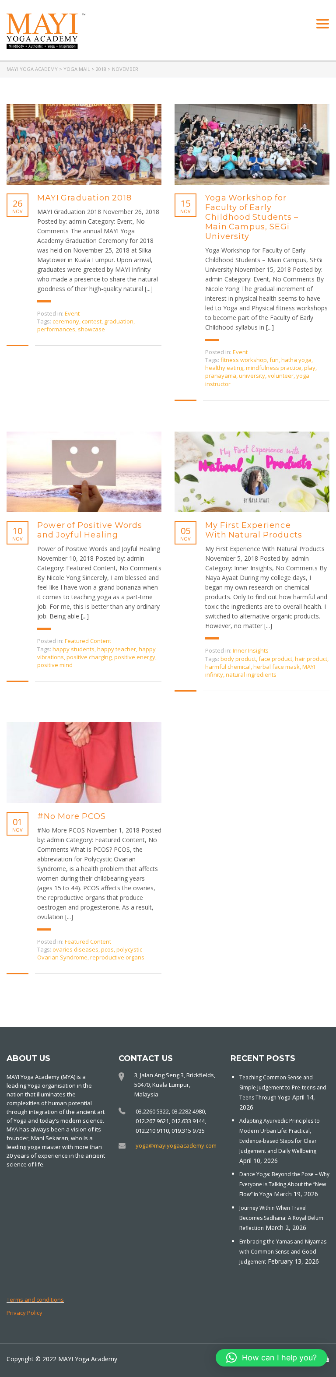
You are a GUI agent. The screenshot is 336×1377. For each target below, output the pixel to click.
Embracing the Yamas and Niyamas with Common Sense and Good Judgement (282, 1251)
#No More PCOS (71, 816)
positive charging (89, 657)
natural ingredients (251, 674)
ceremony (65, 321)
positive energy (134, 657)
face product (275, 659)
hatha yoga (296, 360)
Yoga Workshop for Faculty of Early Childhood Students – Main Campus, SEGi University (251, 217)
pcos (107, 949)
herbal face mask (276, 667)
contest (92, 321)
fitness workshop (243, 360)
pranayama (220, 375)
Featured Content (88, 641)
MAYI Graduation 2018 (84, 198)
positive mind (55, 665)
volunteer (281, 375)
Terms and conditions (35, 1299)
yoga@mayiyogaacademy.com (176, 1145)
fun (274, 360)
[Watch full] (84, 144)
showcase (91, 329)
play (309, 368)
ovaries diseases (75, 949)
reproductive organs (117, 957)
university (252, 375)
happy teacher (116, 649)
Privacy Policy (24, 1313)
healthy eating (224, 368)
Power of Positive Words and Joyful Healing (90, 530)
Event (72, 313)
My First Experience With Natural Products (253, 530)
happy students (73, 649)
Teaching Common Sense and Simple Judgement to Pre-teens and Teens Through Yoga (282, 1087)
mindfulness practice (273, 368)
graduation (118, 321)
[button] (271, 1357)
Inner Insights (251, 650)
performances (56, 329)
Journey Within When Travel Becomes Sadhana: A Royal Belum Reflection (281, 1218)
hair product (311, 659)
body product (238, 659)
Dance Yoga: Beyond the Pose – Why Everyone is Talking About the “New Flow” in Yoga (284, 1184)
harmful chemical (228, 667)
